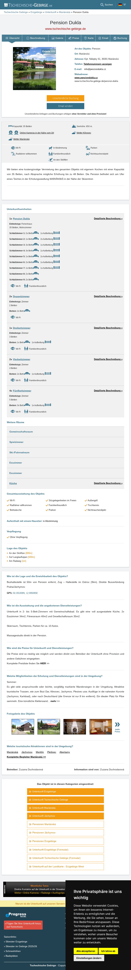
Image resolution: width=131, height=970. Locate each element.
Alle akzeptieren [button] (85, 951)
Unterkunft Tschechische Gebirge (50, 799)
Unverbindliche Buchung (65, 98)
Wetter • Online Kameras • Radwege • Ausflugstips (39, 893)
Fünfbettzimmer (22, 390)
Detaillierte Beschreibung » (108, 218)
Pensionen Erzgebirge (44, 841)
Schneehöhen (13, 951)
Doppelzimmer (21, 296)
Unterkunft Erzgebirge (44, 791)
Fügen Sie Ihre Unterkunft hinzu (23, 925)
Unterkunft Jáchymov (43, 815)
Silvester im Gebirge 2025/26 (21, 946)
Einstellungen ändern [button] (88, 958)
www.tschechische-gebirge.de (65, 29)
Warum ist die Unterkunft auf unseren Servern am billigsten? (47, 903)
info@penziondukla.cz (95, 69)
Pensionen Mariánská (44, 824)
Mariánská (12, 752)
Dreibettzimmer (21, 328)
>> (44, 663)
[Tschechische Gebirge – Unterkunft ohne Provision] (28, 4)
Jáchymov (26, 752)
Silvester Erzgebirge (16, 941)
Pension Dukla (21, 218)
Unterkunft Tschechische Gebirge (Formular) (56, 858)
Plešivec (51, 752)
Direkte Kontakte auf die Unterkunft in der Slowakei (39, 889)
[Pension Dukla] (23, 733)
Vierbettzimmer (21, 359)
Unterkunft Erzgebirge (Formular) (50, 849)
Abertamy (65, 752)
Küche (13, 483)
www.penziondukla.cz (86, 77)
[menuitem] (12, 38)
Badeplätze (12, 955)
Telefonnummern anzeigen (98, 64)
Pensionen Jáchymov (43, 832)
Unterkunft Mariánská (43, 807)
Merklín (40, 752)
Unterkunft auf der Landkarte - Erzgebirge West (58, 866)
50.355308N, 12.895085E (25, 593)
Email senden (65, 106)
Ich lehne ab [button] (108, 951)
